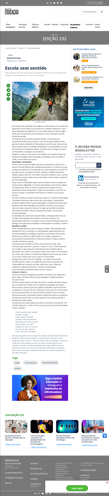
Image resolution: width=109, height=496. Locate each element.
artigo (17, 363)
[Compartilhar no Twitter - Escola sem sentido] (8, 90)
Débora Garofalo (61, 473)
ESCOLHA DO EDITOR (49, 363)
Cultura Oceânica (61, 467)
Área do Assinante (94, 3)
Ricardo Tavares (86, 465)
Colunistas (64, 24)
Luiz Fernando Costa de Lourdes (92, 463)
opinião (17, 368)
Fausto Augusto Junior (63, 478)
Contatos (89, 24)
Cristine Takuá (60, 465)
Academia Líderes (88, 470)
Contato (85, 475)
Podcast (55, 24)
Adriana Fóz (34, 486)
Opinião (34, 479)
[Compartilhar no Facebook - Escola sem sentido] (8, 94)
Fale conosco (86, 478)
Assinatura (9, 466)
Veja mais (88, 88)
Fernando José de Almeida (64, 480)
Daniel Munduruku (62, 471)
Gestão (47, 24)
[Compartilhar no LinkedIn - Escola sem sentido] (8, 85)
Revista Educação (13, 463)
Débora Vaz (59, 475)
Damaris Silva (60, 469)
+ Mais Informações (13, 444)
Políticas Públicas (38, 474)
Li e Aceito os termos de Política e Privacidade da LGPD (90, 171)
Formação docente (14, 478)
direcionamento (30, 363)
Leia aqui (77, 488)
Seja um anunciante (12, 468)
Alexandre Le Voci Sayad (63, 463)
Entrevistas (36, 469)
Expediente (84, 480)
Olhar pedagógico (14, 473)
